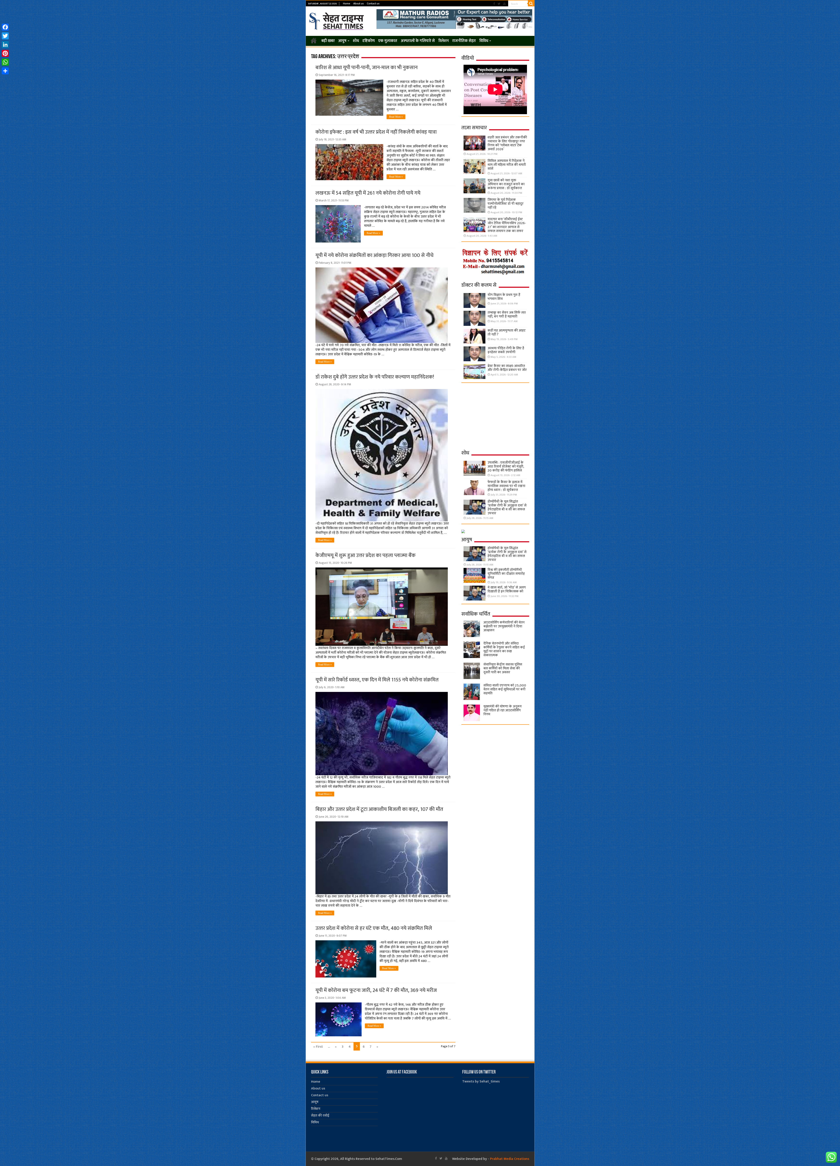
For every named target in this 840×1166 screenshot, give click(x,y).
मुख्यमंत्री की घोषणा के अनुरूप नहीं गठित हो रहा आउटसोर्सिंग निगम (502, 710)
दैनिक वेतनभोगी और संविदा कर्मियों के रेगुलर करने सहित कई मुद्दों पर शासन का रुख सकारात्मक (504, 649)
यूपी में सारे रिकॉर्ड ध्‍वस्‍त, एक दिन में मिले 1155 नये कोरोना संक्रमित (377, 680)
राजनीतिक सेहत (464, 41)
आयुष (342, 41)
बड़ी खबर (328, 41)
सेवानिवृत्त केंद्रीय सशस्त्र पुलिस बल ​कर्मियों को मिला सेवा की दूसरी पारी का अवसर (502, 668)
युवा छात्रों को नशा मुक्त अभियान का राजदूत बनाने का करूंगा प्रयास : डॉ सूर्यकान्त (506, 184)
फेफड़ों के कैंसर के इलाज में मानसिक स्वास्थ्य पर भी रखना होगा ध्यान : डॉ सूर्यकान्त (506, 486)
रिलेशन (443, 41)
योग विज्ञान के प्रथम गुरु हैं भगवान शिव (504, 297)
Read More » (396, 116)
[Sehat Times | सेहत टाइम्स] (337, 20)
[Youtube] (504, 4)
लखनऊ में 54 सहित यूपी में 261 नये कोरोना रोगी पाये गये (367, 193)
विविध (483, 41)
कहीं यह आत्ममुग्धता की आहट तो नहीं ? (506, 332)
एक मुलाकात (387, 41)
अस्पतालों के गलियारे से (418, 41)
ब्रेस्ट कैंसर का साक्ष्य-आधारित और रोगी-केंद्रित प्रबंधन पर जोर (507, 368)
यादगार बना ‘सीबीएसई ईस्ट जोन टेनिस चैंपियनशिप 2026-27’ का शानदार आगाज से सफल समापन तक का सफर (507, 225)
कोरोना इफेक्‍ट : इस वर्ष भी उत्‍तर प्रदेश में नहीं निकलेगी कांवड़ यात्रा (376, 132)
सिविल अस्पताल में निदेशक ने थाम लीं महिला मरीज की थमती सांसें (507, 165)
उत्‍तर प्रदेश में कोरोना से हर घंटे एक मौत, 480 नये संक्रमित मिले (373, 928)
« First (318, 1047)
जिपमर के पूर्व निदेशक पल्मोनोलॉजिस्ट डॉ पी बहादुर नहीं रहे (505, 204)
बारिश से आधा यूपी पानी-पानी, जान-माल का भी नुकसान (366, 67)
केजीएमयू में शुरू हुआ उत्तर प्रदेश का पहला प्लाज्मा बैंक (365, 555)
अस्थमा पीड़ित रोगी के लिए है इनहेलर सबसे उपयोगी (506, 350)
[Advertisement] (495, 415)
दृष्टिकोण (368, 41)
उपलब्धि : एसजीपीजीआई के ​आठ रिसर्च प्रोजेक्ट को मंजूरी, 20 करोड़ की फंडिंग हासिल (506, 466)
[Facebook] (494, 4)
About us (358, 3)
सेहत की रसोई (320, 1116)
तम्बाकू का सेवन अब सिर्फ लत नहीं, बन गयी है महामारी (507, 314)
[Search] (531, 3)
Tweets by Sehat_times (481, 1081)
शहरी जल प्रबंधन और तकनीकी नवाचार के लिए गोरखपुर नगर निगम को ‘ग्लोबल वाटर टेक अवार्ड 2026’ (507, 143)
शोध (356, 41)
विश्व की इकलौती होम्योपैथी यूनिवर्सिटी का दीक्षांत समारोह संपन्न (506, 574)
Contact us (373, 3)
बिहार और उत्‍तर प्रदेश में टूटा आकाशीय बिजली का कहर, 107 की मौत (379, 809)
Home (346, 3)
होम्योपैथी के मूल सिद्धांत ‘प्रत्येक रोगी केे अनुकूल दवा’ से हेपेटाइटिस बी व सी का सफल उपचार (507, 507)
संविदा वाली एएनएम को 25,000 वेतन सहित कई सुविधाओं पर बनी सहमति (504, 689)
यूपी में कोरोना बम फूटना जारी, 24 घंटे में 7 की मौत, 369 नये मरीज (376, 990)
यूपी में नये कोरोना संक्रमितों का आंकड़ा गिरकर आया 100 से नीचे (374, 255)
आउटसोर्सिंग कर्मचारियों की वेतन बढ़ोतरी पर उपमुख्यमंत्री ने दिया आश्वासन (504, 626)
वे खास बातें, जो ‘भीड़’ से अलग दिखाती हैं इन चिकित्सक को (507, 589)
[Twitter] (499, 4)
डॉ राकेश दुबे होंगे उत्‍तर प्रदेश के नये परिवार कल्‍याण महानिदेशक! (374, 377)
